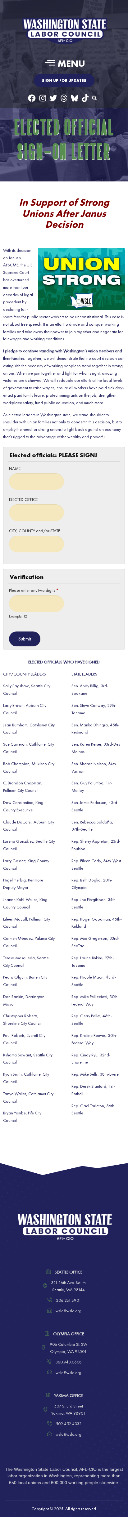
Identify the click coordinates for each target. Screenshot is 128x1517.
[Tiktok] (85, 98)
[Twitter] (53, 98)
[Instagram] (43, 98)
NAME (15, 468)
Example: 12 (18, 616)
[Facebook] (32, 98)
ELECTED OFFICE (23, 499)
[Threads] (64, 98)
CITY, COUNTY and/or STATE (34, 530)
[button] (64, 63)
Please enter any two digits (33, 590)
